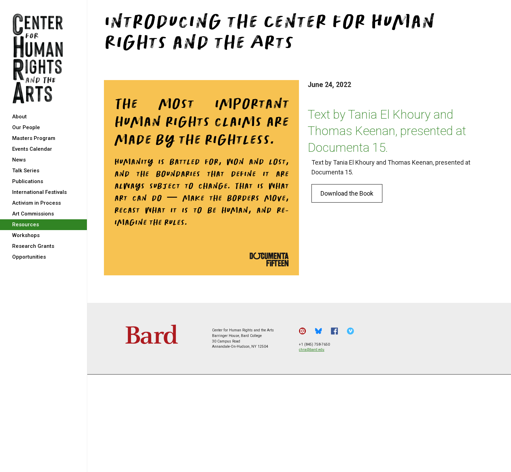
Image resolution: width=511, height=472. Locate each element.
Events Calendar (32, 149)
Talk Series (25, 170)
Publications (27, 181)
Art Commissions (33, 214)
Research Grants (33, 246)
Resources (25, 224)
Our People (26, 127)
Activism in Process (36, 203)
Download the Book (347, 193)
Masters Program (33, 138)
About (19, 116)
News (19, 160)
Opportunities (29, 257)
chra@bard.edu (311, 349)
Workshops (26, 235)
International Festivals (39, 192)
